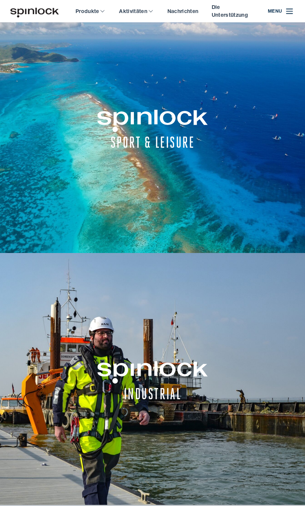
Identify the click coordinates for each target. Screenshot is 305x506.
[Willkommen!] (34, 11)
